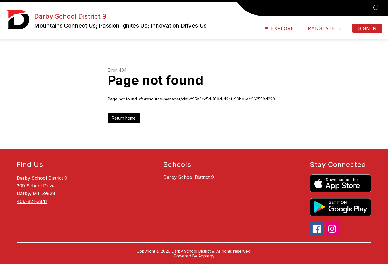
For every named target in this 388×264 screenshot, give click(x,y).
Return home (124, 118)
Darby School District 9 (188, 177)
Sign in (367, 28)
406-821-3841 (32, 201)
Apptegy (206, 255)
